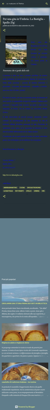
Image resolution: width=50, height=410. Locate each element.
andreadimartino (10, 187)
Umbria (36, 191)
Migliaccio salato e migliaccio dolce (15, 343)
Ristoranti (19, 191)
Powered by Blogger (26, 407)
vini (43, 191)
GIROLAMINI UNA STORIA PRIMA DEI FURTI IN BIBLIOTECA (24, 303)
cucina (22, 187)
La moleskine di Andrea (15, 3)
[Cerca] (46, 3)
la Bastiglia (8, 191)
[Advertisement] (25, 246)
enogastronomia (33, 187)
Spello (28, 191)
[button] (4, 30)
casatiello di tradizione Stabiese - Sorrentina (19, 382)
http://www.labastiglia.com (12, 175)
